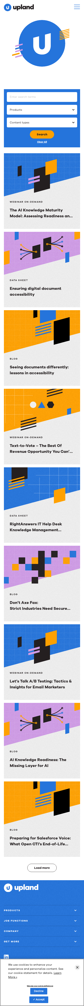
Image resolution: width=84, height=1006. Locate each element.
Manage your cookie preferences (40, 986)
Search (42, 134)
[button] (77, 7)
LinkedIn (6, 957)
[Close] (77, 967)
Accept (40, 999)
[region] (42, 982)
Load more (42, 868)
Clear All (42, 141)
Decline (39, 991)
